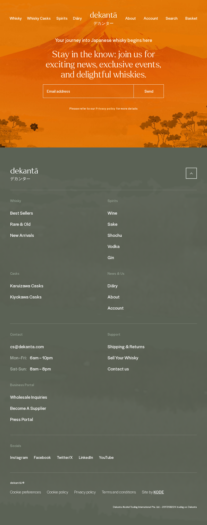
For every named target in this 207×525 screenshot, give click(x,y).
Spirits (62, 18)
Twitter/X (65, 457)
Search (171, 18)
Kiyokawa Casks (26, 297)
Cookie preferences (25, 492)
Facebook (42, 457)
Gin (111, 257)
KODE (158, 492)
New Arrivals (22, 235)
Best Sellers (21, 213)
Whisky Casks (39, 18)
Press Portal (21, 419)
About (130, 18)
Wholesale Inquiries (28, 397)
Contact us (118, 369)
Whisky (16, 18)
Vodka (114, 246)
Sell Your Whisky (123, 358)
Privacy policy (105, 108)
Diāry (77, 18)
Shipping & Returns (126, 346)
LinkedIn (86, 457)
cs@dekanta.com (27, 346)
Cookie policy (57, 492)
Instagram (19, 457)
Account (151, 18)
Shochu (115, 235)
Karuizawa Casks (26, 286)
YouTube (106, 457)
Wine (112, 213)
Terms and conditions (119, 492)
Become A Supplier (28, 408)
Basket (191, 18)
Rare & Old (20, 224)
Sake (112, 224)
